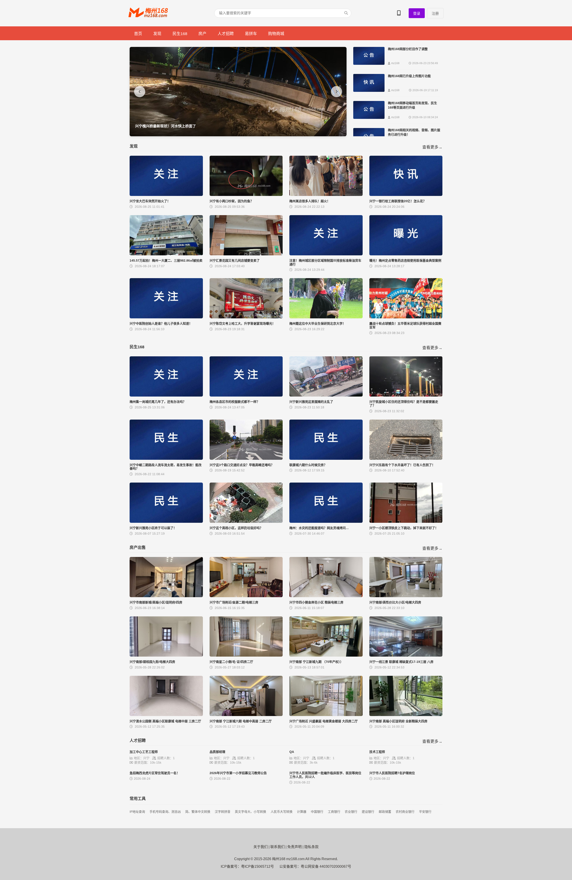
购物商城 (276, 34)
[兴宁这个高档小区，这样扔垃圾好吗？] (246, 521)
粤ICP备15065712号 (257, 866)
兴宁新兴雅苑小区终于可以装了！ (153, 528)
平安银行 (425, 811)
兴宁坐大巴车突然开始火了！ (150, 201)
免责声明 (294, 847)
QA (291, 752)
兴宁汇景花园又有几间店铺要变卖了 (235, 260)
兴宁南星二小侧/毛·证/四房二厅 (231, 662)
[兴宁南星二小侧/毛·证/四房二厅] (246, 655)
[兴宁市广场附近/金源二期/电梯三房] (246, 596)
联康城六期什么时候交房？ (308, 465)
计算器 (301, 811)
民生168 (179, 34)
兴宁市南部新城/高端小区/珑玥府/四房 (156, 602)
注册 (435, 13)
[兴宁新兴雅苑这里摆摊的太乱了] (326, 395)
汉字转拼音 (222, 811)
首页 (138, 34)
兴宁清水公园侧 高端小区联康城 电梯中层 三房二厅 (165, 721)
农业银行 (351, 811)
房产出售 (138, 547)
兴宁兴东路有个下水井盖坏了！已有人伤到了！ (402, 465)
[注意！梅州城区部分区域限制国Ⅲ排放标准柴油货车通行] (326, 254)
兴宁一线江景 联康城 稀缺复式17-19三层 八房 (401, 662)
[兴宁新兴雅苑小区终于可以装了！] (166, 521)
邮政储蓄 (385, 811)
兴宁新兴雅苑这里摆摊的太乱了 (311, 401)
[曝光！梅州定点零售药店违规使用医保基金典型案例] (406, 254)
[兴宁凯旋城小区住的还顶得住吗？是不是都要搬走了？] (406, 395)
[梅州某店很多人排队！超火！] (326, 195)
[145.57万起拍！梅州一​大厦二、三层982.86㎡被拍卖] (166, 254)
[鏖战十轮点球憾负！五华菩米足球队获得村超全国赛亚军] (406, 317)
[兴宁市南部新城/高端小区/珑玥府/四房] (166, 596)
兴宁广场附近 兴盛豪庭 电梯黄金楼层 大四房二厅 (323, 721)
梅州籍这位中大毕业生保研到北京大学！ (317, 323)
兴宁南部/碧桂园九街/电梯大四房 (152, 662)
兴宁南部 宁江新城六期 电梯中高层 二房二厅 (241, 721)
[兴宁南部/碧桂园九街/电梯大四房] (166, 655)
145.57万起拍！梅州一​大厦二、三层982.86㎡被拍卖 (166, 260)
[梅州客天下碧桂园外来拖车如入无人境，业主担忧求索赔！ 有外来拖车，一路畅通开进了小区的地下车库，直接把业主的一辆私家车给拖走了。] (238, 135)
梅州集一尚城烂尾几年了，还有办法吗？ (158, 401)
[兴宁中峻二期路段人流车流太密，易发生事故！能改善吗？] (166, 458)
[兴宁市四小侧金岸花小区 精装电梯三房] (326, 596)
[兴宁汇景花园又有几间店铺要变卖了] (246, 254)
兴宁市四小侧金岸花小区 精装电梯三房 (316, 602)
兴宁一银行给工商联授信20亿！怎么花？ (397, 201)
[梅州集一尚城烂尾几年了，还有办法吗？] (166, 395)
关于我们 (260, 847)
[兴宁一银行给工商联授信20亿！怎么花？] (406, 195)
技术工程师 (377, 752)
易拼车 (251, 34)
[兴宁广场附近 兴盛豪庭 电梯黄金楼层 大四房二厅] (326, 715)
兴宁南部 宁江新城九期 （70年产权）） (316, 662)
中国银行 (317, 811)
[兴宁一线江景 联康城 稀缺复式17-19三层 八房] (406, 655)
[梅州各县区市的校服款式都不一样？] (246, 395)
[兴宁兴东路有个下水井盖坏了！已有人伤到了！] (406, 458)
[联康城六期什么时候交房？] (326, 458)
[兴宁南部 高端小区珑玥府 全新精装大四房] (406, 715)
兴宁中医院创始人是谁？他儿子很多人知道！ (161, 323)
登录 (416, 13)
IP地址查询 (137, 811)
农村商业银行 (405, 811)
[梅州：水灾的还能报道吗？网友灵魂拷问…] (326, 521)
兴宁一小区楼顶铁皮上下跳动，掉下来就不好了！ (403, 528)
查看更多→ (432, 147)
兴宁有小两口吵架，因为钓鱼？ (231, 201)
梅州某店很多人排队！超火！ (309, 201)
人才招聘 (226, 34)
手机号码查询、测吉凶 (165, 811)
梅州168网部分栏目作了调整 (408, 49)
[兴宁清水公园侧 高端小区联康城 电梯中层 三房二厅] (166, 715)
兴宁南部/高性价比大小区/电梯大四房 (395, 602)
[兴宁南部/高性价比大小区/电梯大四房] (406, 596)
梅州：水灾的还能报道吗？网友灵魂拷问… (319, 528)
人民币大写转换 (281, 811)
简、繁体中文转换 (197, 811)
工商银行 (334, 811)
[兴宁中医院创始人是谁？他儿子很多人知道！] (166, 317)
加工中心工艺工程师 (144, 752)
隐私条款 (311, 847)
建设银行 (368, 811)
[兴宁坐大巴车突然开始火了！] (166, 195)
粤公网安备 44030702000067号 (326, 866)
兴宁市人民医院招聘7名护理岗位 (392, 773)
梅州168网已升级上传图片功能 (409, 76)
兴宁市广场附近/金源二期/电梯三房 (234, 602)
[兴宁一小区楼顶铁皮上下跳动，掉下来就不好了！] (406, 521)
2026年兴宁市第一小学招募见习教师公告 (238, 773)
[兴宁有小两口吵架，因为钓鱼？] (246, 195)
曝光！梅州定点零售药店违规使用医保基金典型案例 (405, 260)
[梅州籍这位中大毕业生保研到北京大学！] (326, 317)
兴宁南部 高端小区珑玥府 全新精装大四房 (398, 721)
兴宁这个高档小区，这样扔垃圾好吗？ (236, 528)
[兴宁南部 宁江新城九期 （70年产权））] (326, 655)
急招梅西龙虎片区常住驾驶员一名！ (155, 773)
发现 (157, 34)
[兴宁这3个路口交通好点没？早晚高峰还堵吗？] (246, 458)
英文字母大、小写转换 (250, 811)
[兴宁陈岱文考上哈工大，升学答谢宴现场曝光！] (246, 317)
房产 (202, 34)
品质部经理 (217, 752)
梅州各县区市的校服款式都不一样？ (235, 401)
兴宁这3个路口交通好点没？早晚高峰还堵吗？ (242, 465)
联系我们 (277, 847)
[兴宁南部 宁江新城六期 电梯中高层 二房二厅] (246, 715)
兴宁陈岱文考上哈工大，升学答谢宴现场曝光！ (242, 323)
